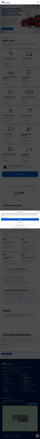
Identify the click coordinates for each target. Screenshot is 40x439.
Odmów (20, 222)
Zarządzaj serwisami (5, 217)
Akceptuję (20, 219)
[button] (38, 211)
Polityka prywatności (23, 227)
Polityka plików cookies (16, 227)
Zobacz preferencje (20, 225)
